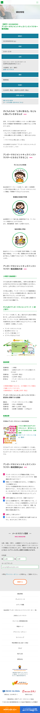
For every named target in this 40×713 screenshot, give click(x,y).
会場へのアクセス (8, 69)
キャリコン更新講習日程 (20, 621)
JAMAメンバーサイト (20, 615)
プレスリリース (20, 599)
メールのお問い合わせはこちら (13, 102)
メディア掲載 (20, 605)
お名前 (4, 555)
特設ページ (20, 626)
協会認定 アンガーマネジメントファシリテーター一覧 (20, 610)
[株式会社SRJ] (28, 690)
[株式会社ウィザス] (20, 681)
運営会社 (20, 659)
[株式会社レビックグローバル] (11, 690)
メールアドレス (7, 563)
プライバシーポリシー (12, 574)
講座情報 (20, 594)
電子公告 (20, 654)
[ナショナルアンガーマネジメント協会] (20, 666)
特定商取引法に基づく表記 (20, 643)
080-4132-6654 (8, 100)
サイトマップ (20, 637)
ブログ (20, 648)
